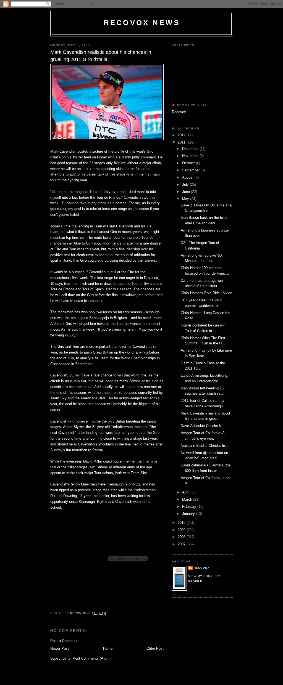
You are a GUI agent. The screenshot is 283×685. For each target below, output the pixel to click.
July (186, 184)
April (186, 492)
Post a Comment (63, 641)
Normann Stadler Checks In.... (205, 446)
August (188, 177)
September (191, 170)
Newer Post (59, 648)
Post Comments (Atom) (92, 658)
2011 (182, 142)
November (191, 156)
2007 (182, 544)
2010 (182, 523)
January (189, 514)
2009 (182, 530)
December (191, 149)
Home (107, 648)
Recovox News (142, 22)
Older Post (155, 648)
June (186, 192)
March (187, 499)
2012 (182, 135)
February (189, 507)
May (186, 199)
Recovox (179, 112)
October (189, 163)
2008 (182, 537)
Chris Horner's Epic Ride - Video (206, 293)
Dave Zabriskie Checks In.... (204, 426)
